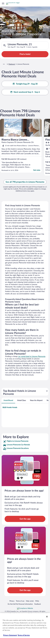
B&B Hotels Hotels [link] (10, 407)
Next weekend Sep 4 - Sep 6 (27, 92)
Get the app (25, 519)
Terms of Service (24, 635)
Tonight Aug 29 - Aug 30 (27, 84)
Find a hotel (25, 54)
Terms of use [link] (20, 601)
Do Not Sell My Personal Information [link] (20, 604)
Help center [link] (30, 601)
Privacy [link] (11, 601)
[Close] (47, 616)
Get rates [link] (36, 170)
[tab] (8, 400)
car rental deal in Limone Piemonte (31, 356)
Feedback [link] (37, 604)
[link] (25, 441)
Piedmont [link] (11, 64)
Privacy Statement (10, 635)
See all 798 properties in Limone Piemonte (25, 182)
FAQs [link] (37, 601)
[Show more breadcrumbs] (4, 64)
